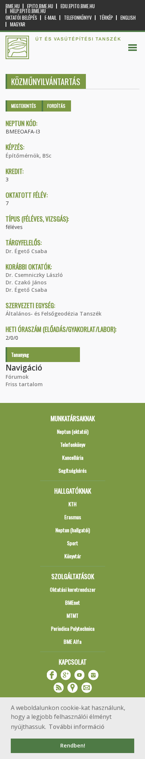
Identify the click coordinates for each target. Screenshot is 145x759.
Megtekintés (23, 106)
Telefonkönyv (78, 17)
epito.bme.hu (40, 6)
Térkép (106, 17)
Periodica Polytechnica (72, 628)
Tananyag (20, 354)
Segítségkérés (72, 470)
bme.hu (13, 6)
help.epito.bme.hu (28, 11)
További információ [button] (76, 727)
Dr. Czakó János (26, 282)
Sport (72, 543)
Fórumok (17, 376)
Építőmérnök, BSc (28, 155)
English (128, 17)
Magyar (17, 24)
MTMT (72, 615)
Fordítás (56, 106)
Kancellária (72, 457)
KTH (72, 504)
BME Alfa (72, 641)
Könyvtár (72, 556)
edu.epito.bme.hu (78, 6)
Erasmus (72, 517)
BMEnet (72, 602)
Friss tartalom (24, 384)
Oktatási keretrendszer (73, 589)
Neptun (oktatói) (72, 431)
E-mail (51, 17)
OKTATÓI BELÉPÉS (21, 17)
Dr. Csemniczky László (34, 274)
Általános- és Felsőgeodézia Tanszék (54, 313)
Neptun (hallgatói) (72, 530)
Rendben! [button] (72, 745)
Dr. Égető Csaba (26, 251)
